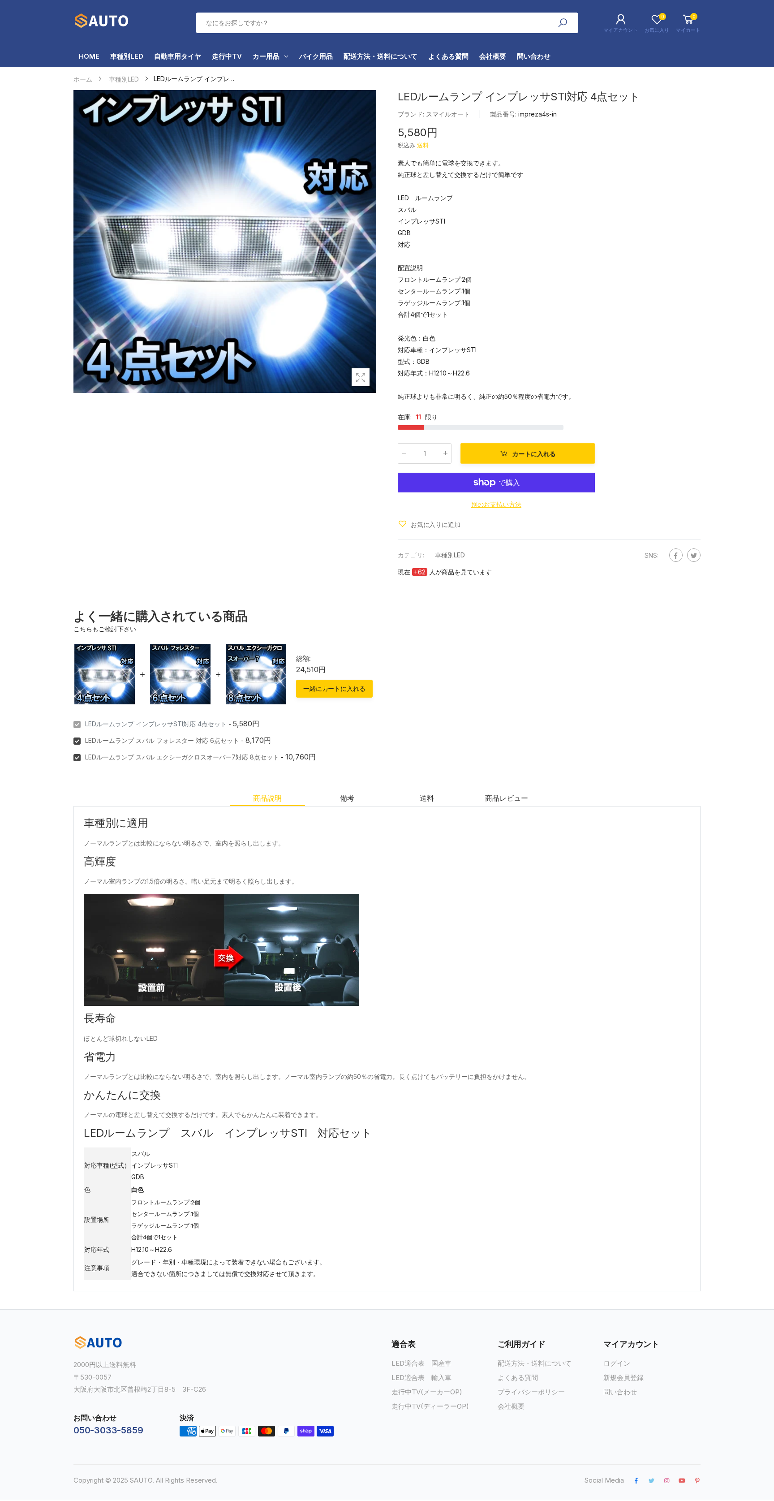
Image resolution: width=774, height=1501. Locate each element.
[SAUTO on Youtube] (682, 1480)
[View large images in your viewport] (361, 377)
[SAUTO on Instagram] (666, 1480)
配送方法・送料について (535, 1363)
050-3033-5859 (108, 1430)
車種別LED (450, 554)
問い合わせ (620, 1392)
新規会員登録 (623, 1377)
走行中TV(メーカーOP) (426, 1392)
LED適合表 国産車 (421, 1363)
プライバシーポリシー (531, 1392)
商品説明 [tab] (267, 798)
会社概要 (511, 1406)
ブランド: (412, 114)
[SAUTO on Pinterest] (697, 1480)
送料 (423, 145)
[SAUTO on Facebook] (636, 1480)
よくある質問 (518, 1377)
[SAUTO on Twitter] (651, 1480)
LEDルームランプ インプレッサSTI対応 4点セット (156, 724)
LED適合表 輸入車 (421, 1377)
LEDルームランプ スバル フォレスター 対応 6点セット (162, 740)
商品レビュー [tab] (506, 798)
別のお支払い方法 (496, 504)
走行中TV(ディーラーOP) (430, 1406)
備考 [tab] (347, 798)
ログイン (616, 1363)
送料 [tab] (427, 798)
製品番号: (504, 114)
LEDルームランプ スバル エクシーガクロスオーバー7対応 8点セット (182, 757)
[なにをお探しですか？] (562, 23)
